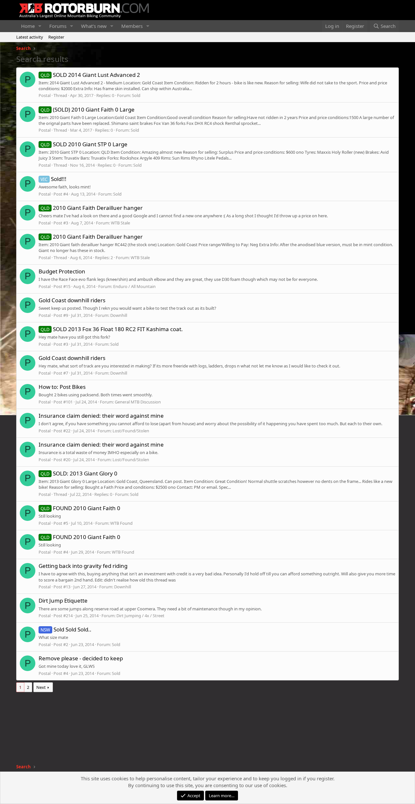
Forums (57, 26)
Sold (136, 95)
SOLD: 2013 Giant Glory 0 (79, 473)
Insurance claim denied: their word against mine (101, 415)
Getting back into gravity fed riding (83, 566)
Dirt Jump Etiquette (63, 600)
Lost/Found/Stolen (131, 431)
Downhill (118, 315)
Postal (45, 95)
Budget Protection (62, 271)
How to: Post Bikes (62, 386)
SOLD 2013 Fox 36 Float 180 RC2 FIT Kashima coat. (112, 329)
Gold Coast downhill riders (72, 300)
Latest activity (29, 37)
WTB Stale (120, 223)
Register (56, 37)
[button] (39, 26)
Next (41, 687)
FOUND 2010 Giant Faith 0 (80, 508)
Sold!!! (53, 179)
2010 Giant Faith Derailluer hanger (92, 207)
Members (132, 26)
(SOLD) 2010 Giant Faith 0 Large (88, 109)
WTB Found (121, 523)
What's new (94, 26)
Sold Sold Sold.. (66, 629)
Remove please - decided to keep (81, 658)
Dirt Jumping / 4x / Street (140, 615)
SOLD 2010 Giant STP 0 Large (84, 144)
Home (28, 26)
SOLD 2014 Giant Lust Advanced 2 (90, 74)
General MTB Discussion (138, 402)
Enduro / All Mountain (134, 286)
